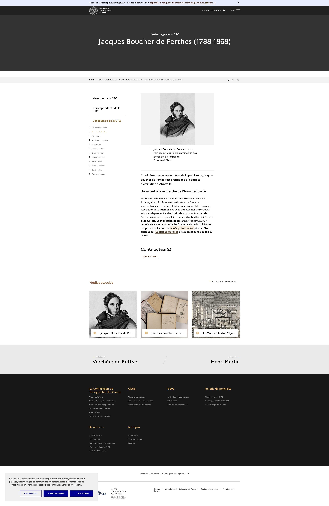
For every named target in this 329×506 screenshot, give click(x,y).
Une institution (96, 396)
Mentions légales (135, 439)
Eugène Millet (97, 161)
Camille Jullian (97, 170)
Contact (157, 489)
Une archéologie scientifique (102, 400)
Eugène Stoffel (97, 153)
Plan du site (133, 435)
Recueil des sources (98, 450)
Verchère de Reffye (99, 127)
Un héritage (94, 412)
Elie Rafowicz (150, 256)
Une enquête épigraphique (101, 404)
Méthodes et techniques (177, 396)
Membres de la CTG (105, 98)
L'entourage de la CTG (107, 120)
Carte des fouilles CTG (99, 446)
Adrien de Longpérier (100, 140)
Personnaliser (30, 493)
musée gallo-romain (181, 228)
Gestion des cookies (209, 489)
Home (91, 80)
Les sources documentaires (140, 400)
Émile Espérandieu (99, 174)
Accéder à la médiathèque (224, 281)
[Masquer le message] (239, 2)
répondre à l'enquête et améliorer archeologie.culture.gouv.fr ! (181, 2)
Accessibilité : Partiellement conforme (180, 489)
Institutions (171, 400)
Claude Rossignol (98, 157)
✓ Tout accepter (56, 493)
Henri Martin (96, 136)
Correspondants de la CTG (106, 109)
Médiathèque (95, 435)
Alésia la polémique (136, 396)
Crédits (131, 443)
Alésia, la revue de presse (139, 404)
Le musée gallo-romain (99, 408)
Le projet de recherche (100, 416)
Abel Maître (96, 144)
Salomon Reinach (98, 165)
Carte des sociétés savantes (102, 443)
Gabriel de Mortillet (166, 231)
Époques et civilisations (177, 404)
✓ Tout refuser (81, 493)
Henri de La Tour (98, 149)
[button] (238, 80)
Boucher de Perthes (99, 132)
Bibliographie (95, 439)
